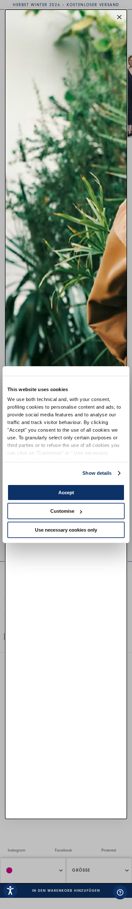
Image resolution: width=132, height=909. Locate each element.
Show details (96, 473)
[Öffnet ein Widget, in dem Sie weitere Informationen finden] (87, 898)
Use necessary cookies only (66, 530)
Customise (62, 511)
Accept (66, 492)
